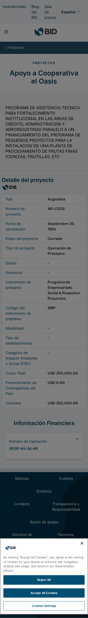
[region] (44, 576)
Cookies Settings (44, 606)
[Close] (82, 543)
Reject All (44, 580)
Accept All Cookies (44, 593)
